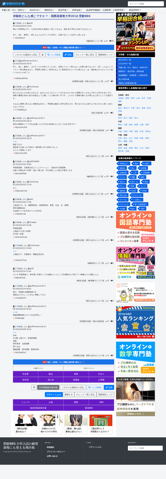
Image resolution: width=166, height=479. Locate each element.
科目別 (25, 379)
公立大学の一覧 (124, 63)
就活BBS (89, 408)
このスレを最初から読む (26, 54)
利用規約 (50, 447)
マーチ (122, 177)
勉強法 (122, 168)
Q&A (101, 402)
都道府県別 (134, 10)
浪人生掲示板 (123, 79)
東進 (76, 374)
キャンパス (137, 195)
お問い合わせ (52, 456)
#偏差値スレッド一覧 (95, 41)
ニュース (25, 402)
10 (17, 245)
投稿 (69, 54)
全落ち (147, 163)
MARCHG (34, 10)
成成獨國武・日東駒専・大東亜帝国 (132, 75)
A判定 (144, 191)
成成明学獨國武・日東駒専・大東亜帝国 (104, 10)
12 (17, 286)
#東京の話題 (81, 217)
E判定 (133, 191)
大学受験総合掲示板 (48, 387)
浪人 (133, 168)
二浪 (134, 173)
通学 (142, 177)
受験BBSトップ (105, 54)
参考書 (143, 168)
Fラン (122, 186)
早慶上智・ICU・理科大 (13, 10)
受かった (134, 182)
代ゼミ (101, 374)
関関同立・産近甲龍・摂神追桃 (131, 71)
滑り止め (123, 195)
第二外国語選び (141, 204)
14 (17, 326)
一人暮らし (137, 200)
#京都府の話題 (85, 130)
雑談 (76, 402)
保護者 (76, 379)
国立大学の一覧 (124, 60)
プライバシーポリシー (56, 451)
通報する (68, 394)
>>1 (14, 251)
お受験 (101, 379)
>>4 (14, 141)
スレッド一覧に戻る (84, 54)
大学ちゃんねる (54, 394)
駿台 (51, 374)
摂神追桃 (76, 10)
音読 (142, 209)
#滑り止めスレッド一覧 (94, 81)
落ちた (122, 182)
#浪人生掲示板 (97, 113)
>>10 (15, 312)
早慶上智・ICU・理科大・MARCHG (132, 67)
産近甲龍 (62, 10)
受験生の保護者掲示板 (127, 83)
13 (17, 306)
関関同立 (48, 10)
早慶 (133, 177)
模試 (136, 163)
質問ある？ (124, 163)
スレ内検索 (55, 54)
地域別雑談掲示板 (38, 408)
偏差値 (122, 191)
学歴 (132, 186)
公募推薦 (146, 173)
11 (17, 268)
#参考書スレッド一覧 (96, 217)
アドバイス (124, 204)
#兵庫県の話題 (77, 81)
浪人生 (51, 379)
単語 (146, 182)
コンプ (143, 186)
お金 (51, 402)
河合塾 (25, 374)
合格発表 (123, 173)
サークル (123, 200)
